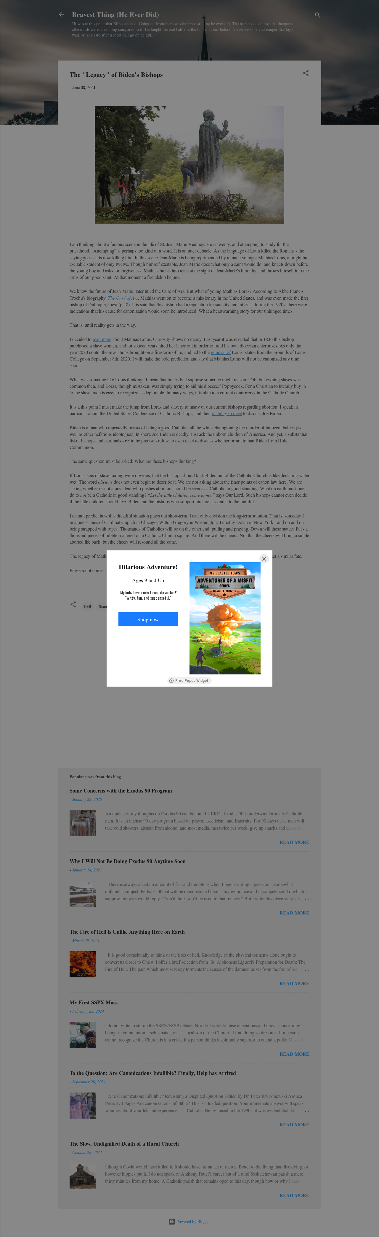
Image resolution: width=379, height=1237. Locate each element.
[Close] (264, 558)
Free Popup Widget (191, 681)
